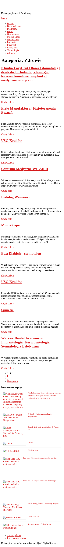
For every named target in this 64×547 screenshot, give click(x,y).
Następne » (12, 381)
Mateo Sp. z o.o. (33, 517)
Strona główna (14, 535)
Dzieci (10, 31)
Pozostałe (11, 42)
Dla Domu (12, 28)
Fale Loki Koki (33, 450)
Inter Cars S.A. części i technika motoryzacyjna (39, 458)
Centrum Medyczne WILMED (24, 169)
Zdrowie (11, 53)
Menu (4, 18)
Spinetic (7, 310)
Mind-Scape (10, 225)
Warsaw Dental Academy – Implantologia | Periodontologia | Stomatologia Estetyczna (26, 342)
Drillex (30, 443)
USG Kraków (11, 141)
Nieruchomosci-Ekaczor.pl (28, 6)
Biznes (10, 23)
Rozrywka (12, 47)
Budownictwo (14, 26)
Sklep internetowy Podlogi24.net (39, 524)
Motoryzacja (13, 39)
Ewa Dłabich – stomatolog (21, 253)
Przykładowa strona (16, 538)
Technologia (13, 50)
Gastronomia (13, 34)
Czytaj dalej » (7, 102)
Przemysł (11, 45)
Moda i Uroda (13, 37)
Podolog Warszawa (15, 197)
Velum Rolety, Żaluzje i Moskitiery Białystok (43, 504)
